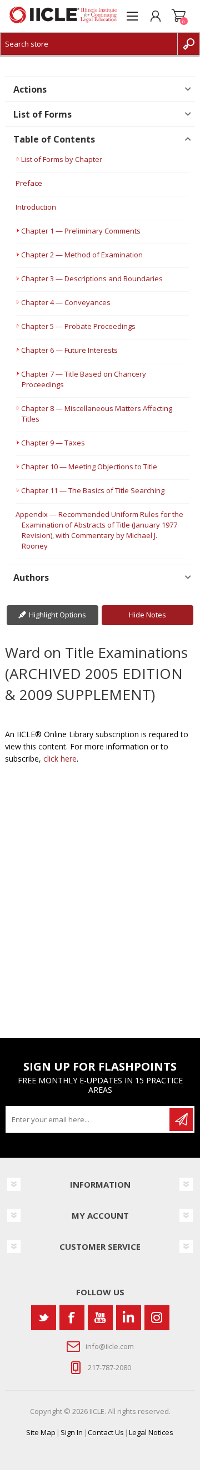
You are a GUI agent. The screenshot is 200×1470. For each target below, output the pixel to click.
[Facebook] (71, 1317)
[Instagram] (156, 1317)
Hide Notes (147, 615)
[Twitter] (43, 1317)
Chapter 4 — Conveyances (66, 302)
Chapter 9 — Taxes (53, 443)
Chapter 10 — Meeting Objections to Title (89, 467)
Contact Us (106, 1432)
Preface (29, 183)
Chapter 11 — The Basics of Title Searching (92, 490)
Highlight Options (57, 615)
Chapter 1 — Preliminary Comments (81, 231)
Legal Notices (151, 1432)
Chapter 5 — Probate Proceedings (78, 326)
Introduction (36, 207)
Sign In (72, 1432)
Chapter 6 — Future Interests (69, 350)
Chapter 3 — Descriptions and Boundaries (92, 278)
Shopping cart (179, 16)
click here (60, 758)
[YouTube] (100, 1317)
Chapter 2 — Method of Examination (82, 255)
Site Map (41, 1432)
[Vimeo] (128, 1317)
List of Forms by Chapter (61, 159)
